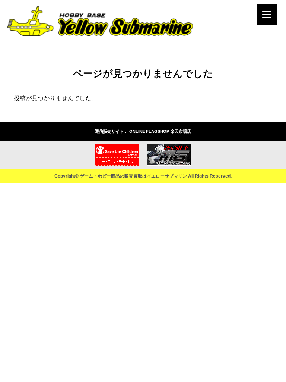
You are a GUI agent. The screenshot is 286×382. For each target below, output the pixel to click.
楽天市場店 (181, 131)
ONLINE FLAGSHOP (149, 131)
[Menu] (267, 14)
